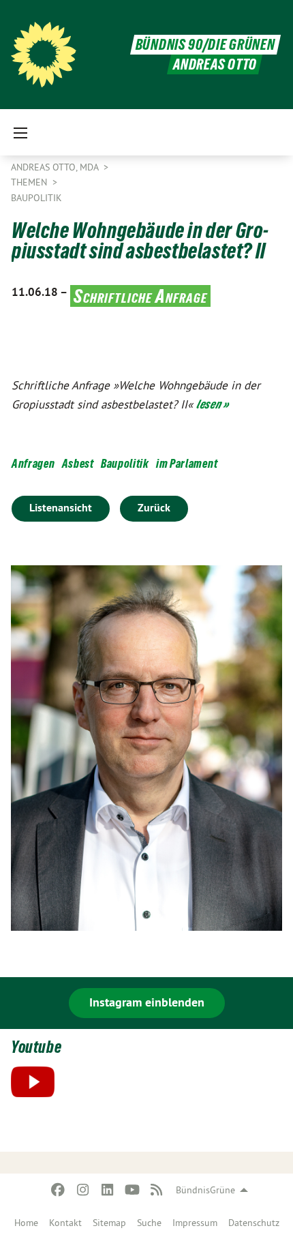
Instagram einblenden (146, 1002)
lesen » (212, 404)
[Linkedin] (107, 1190)
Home (26, 1222)
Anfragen (33, 463)
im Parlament (186, 463)
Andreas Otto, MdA (56, 167)
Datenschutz (253, 1222)
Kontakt (65, 1222)
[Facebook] (58, 1190)
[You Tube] (131, 1190)
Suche (149, 1222)
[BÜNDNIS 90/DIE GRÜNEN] (43, 54)
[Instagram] (82, 1190)
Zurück (154, 508)
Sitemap (109, 1222)
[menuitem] (26, 1222)
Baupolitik (36, 198)
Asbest (78, 463)
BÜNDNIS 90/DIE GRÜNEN (205, 44)
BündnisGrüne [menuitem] (205, 1190)
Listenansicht (60, 508)
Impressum (194, 1222)
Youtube (36, 1047)
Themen (30, 182)
